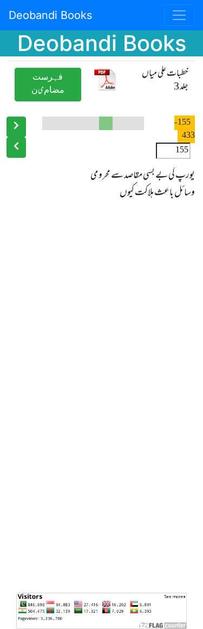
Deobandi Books (50, 15)
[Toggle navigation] (179, 15)
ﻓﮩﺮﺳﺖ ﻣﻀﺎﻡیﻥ (47, 84)
